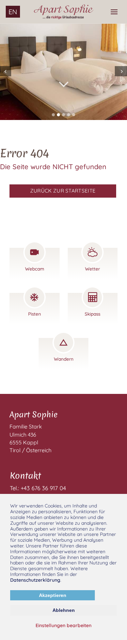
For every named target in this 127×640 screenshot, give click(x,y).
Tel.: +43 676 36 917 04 (38, 488)
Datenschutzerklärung (35, 580)
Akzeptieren (52, 595)
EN (12, 11)
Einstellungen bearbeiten (63, 625)
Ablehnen (63, 610)
